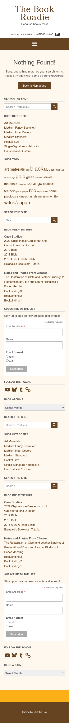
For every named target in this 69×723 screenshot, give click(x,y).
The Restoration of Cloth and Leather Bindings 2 (34, 277)
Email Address (15, 326)
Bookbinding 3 (13, 291)
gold (20, 176)
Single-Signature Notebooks (21, 146)
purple (25, 191)
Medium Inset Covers (17, 132)
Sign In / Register (21, 34)
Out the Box (40, 712)
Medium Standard (15, 137)
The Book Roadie (34, 13)
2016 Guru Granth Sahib (19, 259)
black (37, 168)
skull (40, 196)
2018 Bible (10, 254)
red (32, 190)
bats (28, 169)
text (10, 360)
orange (35, 183)
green (30, 177)
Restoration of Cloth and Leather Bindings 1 (31, 282)
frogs (12, 177)
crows (7, 177)
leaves (48, 177)
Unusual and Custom (17, 151)
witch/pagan (17, 202)
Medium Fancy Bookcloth (20, 127)
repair (40, 191)
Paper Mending (13, 286)
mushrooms (23, 184)
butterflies (55, 169)
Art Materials (12, 123)
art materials (14, 169)
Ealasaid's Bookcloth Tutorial (22, 264)
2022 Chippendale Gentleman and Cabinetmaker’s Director (25, 243)
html (11, 356)
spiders (46, 196)
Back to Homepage (34, 85)
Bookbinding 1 (13, 300)
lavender (39, 177)
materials (10, 183)
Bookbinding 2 (13, 295)
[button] (34, 44)
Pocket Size (11, 141)
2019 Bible (10, 249)
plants (19, 191)
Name (9, 339)
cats (62, 169)
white (54, 196)
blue (47, 169)
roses (45, 191)
